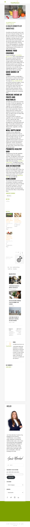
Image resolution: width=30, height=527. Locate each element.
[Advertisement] (17, 511)
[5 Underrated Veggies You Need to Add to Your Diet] (9, 215)
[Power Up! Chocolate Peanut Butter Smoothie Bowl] (17, 215)
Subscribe (10, 477)
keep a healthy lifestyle (17, 80)
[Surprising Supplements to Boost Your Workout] (9, 233)
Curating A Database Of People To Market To (11, 333)
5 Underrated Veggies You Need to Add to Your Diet (9, 220)
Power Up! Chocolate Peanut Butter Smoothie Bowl (17, 220)
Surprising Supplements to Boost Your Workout (9, 237)
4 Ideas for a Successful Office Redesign (18, 332)
